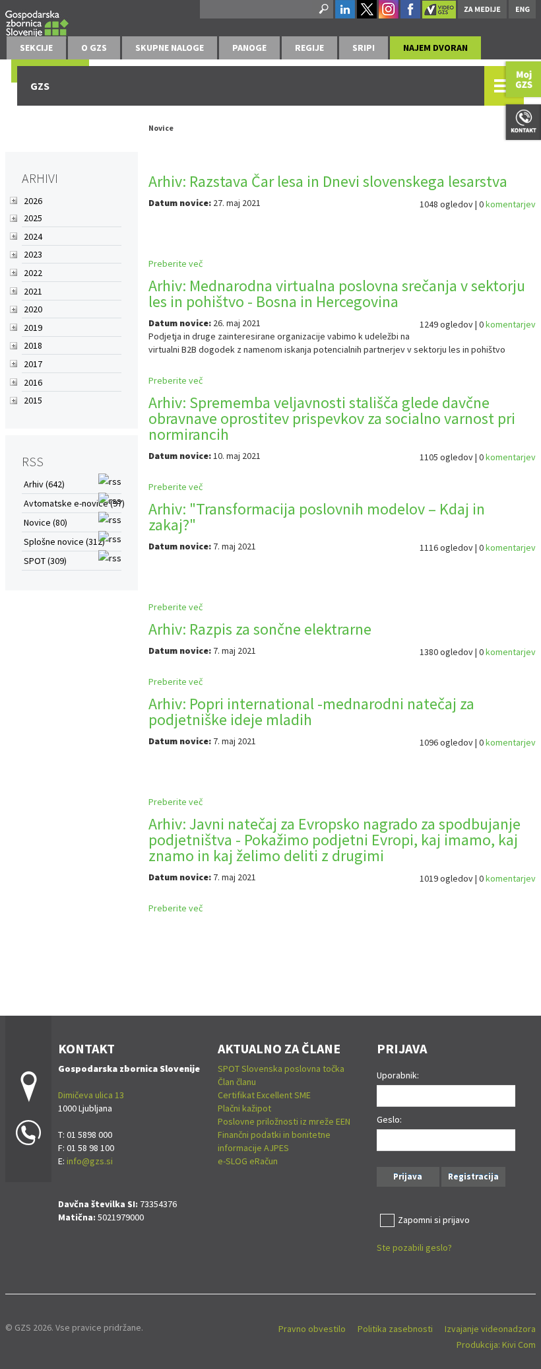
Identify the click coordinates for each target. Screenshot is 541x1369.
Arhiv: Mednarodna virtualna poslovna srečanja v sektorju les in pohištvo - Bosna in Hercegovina (336, 293)
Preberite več (175, 263)
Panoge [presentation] (249, 47)
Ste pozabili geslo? (414, 1247)
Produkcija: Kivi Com (496, 1345)
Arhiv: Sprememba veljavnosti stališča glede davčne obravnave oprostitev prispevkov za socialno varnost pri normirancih (331, 418)
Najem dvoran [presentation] (435, 47)
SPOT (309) (45, 561)
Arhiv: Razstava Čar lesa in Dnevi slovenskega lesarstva (327, 181)
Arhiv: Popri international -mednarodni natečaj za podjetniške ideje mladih (311, 711)
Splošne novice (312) (64, 541)
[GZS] (37, 27)
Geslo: (389, 1119)
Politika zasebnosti (395, 1329)
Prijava (407, 1176)
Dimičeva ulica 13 (91, 1095)
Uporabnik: (398, 1075)
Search (322, 9)
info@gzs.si (90, 1161)
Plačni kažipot (244, 1108)
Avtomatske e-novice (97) (74, 503)
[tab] (36, 47)
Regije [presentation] (309, 47)
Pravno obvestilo (312, 1329)
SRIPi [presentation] (363, 47)
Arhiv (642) (44, 484)
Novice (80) (45, 522)
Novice (161, 128)
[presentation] (94, 47)
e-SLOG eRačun (248, 1161)
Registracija (473, 1176)
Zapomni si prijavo (434, 1220)
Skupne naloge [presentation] (169, 47)
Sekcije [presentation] (36, 47)
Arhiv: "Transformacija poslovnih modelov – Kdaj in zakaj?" (316, 517)
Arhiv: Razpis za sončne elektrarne (259, 629)
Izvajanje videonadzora (490, 1329)
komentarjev (511, 204)
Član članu (237, 1082)
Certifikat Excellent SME (264, 1095)
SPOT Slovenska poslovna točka (281, 1068)
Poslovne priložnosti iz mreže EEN (284, 1121)
